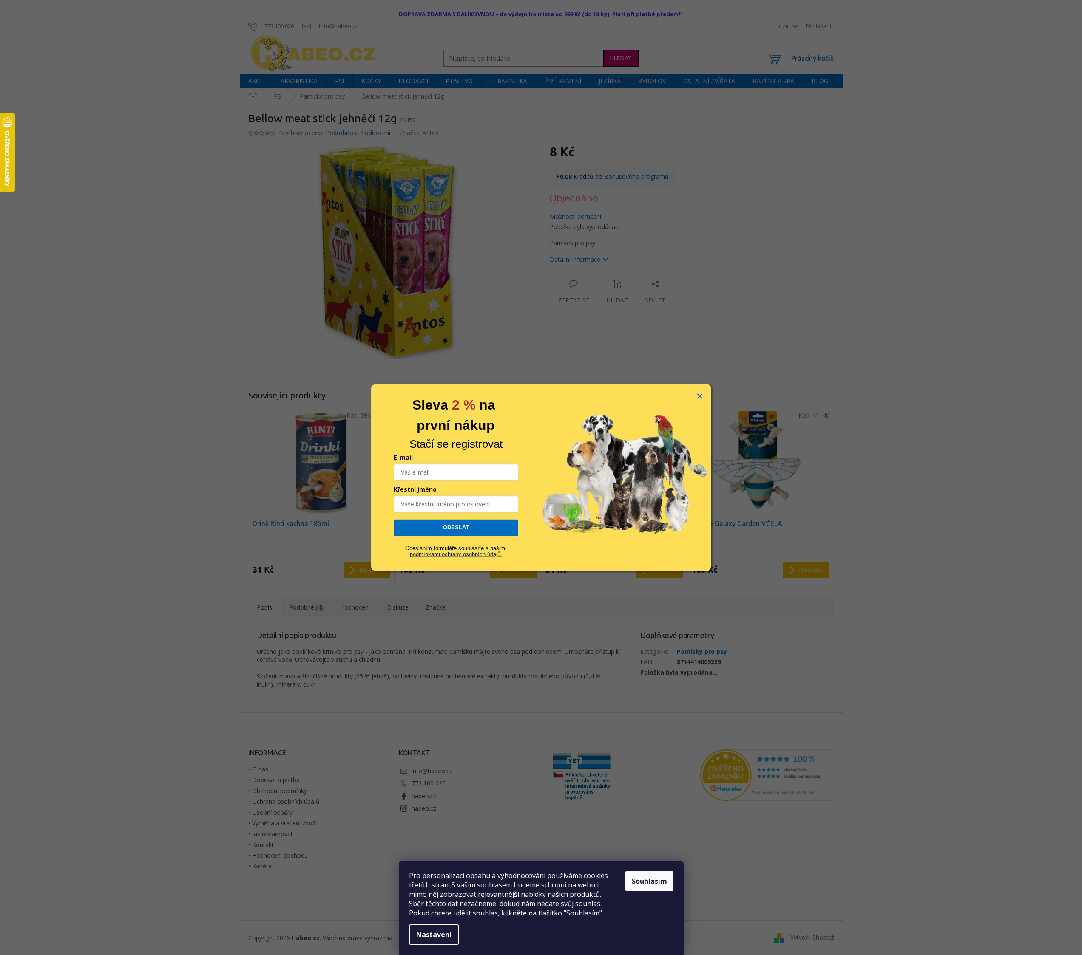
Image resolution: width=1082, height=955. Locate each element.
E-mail (403, 457)
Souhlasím (649, 881)
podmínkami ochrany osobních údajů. (456, 554)
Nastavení (434, 934)
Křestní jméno (415, 489)
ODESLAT (456, 527)
